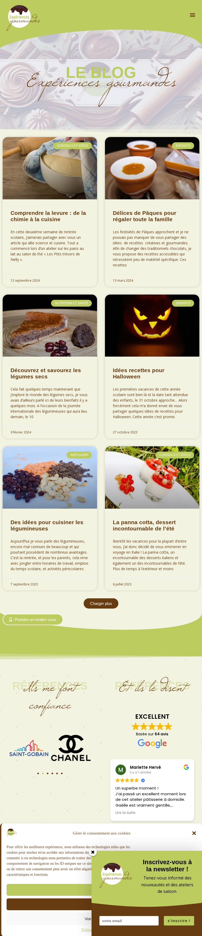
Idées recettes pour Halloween (138, 373)
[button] (194, 833)
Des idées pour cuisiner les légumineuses (47, 525)
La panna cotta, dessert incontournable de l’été (144, 525)
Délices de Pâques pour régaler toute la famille (144, 216)
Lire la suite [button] (125, 813)
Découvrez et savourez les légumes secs (46, 373)
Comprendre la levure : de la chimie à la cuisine (48, 216)
